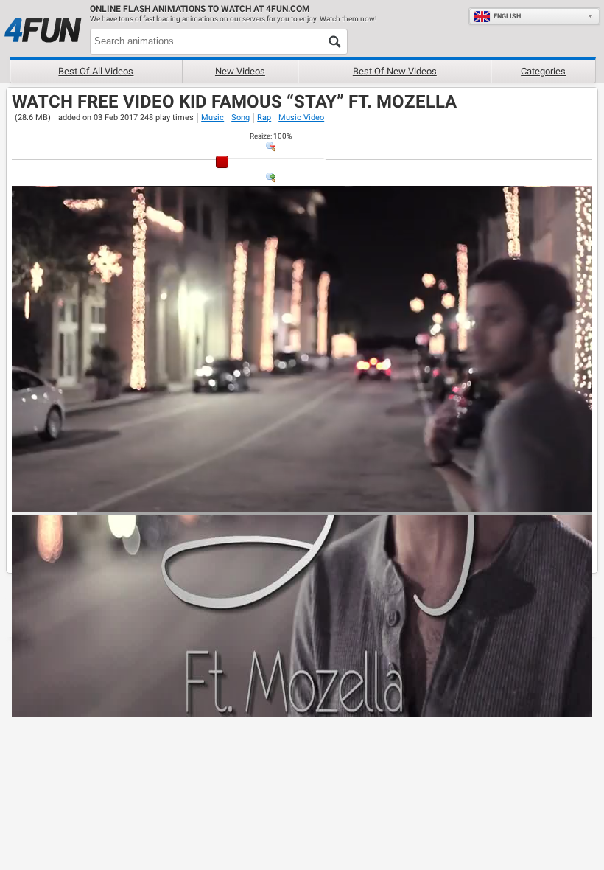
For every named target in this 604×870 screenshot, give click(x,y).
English (507, 16)
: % (271, 136)
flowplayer (487, 500)
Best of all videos (95, 71)
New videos (240, 71)
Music (212, 117)
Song (240, 117)
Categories (543, 71)
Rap (264, 117)
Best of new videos (395, 71)
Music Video (301, 117)
